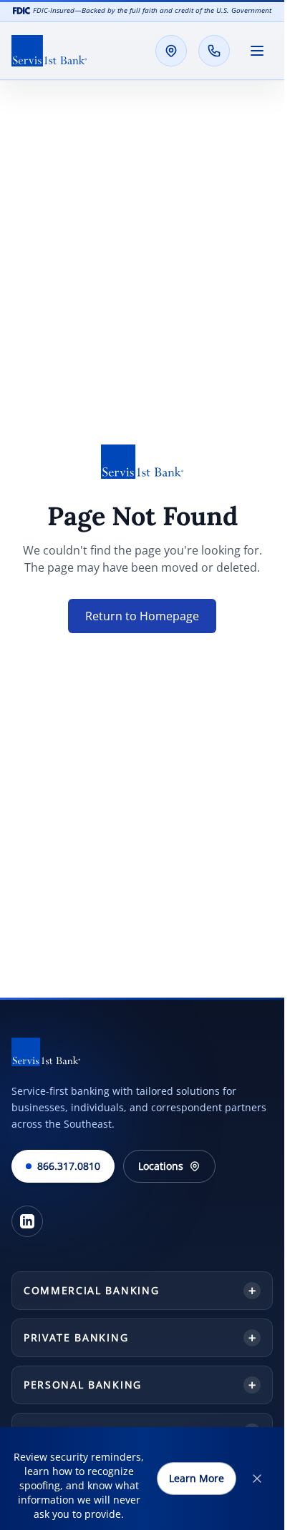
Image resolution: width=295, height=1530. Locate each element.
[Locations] (171, 50)
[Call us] (214, 50)
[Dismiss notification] (257, 1478)
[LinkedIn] (27, 1221)
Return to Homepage (142, 616)
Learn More (196, 1478)
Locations (160, 1166)
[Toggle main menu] (257, 50)
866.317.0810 (68, 1166)
